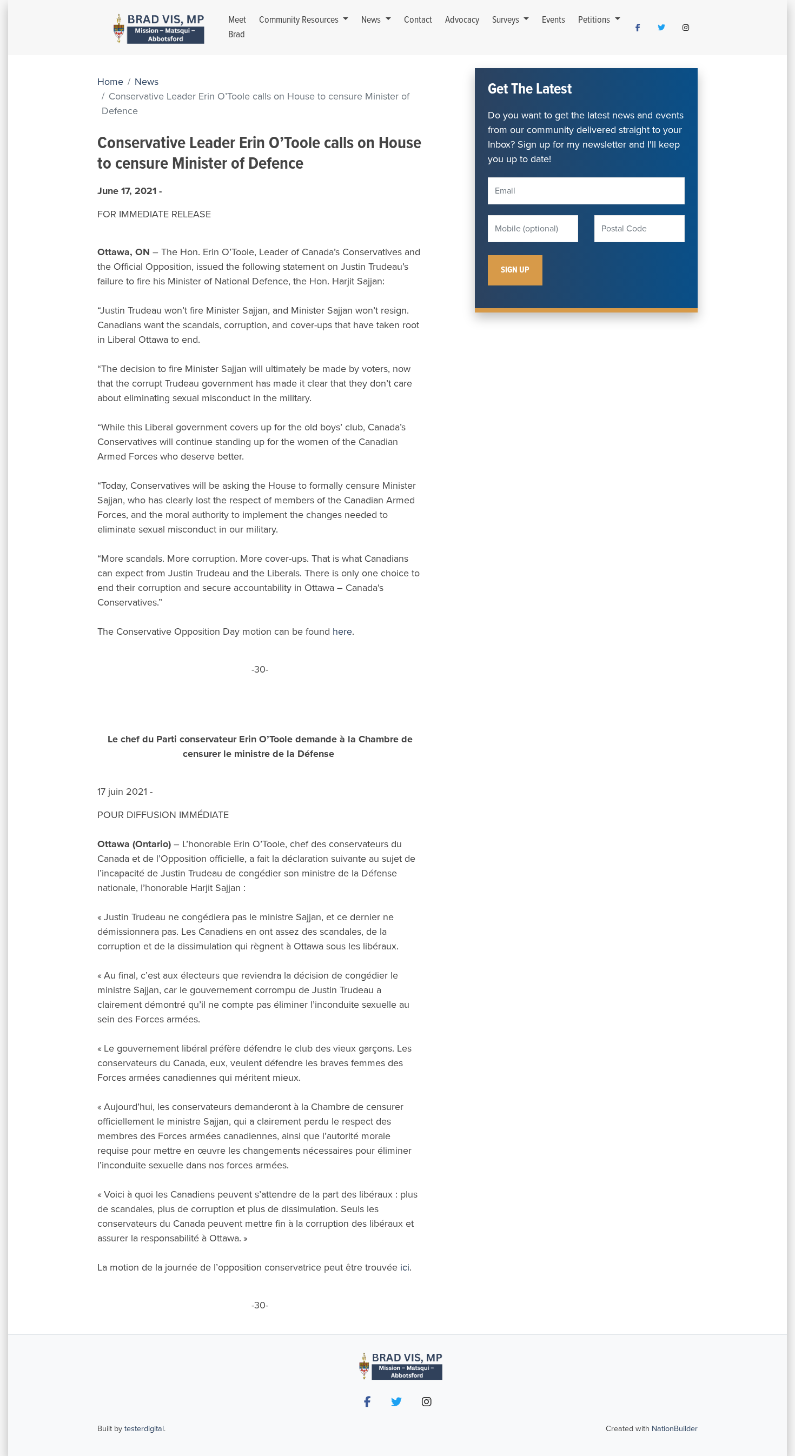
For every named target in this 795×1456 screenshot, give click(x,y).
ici (404, 1267)
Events (553, 20)
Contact (418, 20)
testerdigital (144, 1428)
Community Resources (300, 20)
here (342, 631)
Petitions (595, 20)
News (372, 20)
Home (110, 82)
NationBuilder (675, 1428)
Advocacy (462, 20)
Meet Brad (237, 27)
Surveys (506, 20)
